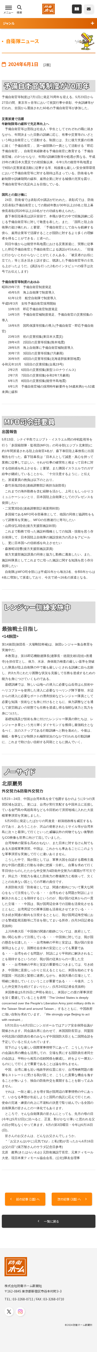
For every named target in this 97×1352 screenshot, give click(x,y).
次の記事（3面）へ (69, 1199)
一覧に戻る (51, 1221)
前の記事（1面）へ (28, 1199)
